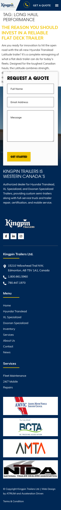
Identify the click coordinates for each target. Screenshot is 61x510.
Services (8, 335)
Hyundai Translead (15, 311)
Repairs (8, 387)
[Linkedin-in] (13, 236)
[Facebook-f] (6, 236)
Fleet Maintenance (14, 376)
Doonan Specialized (15, 323)
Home (7, 305)
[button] (56, 5)
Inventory (9, 329)
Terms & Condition (13, 501)
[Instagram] (21, 236)
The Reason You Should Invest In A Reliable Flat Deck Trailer (30, 32)
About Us (9, 340)
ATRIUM (11, 493)
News (6, 352)
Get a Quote (42, 5)
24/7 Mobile (10, 381)
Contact (8, 346)
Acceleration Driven (32, 493)
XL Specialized (12, 317)
